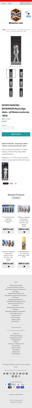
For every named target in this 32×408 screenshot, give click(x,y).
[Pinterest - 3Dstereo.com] (14, 374)
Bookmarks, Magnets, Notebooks (15, 311)
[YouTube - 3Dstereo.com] (20, 374)
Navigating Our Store (16, 338)
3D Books (15, 309)
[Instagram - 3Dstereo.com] (11, 374)
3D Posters (15, 305)
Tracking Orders (16, 340)
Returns (16, 342)
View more (16, 198)
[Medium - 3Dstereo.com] (16, 376)
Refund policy (16, 354)
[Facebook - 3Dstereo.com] (7, 374)
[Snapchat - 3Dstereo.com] (23, 374)
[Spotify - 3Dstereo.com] (27, 374)
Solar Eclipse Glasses (16, 313)
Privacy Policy (16, 346)
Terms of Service (16, 348)
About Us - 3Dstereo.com (16, 344)
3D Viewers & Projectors (15, 299)
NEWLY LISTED (16, 319)
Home (4, 29)
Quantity (4, 125)
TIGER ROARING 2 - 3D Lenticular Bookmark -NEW (24, 253)
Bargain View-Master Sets (16, 293)
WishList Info (16, 352)
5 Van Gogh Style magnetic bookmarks (8, 219)
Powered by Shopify (16, 402)
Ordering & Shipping (16, 336)
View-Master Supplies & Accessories (15, 295)
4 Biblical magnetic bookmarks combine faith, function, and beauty (23, 220)
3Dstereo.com (19, 400)
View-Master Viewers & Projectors (15, 289)
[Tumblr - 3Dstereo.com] (17, 374)
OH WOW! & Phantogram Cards (16, 301)
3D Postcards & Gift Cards (15, 303)
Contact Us (16, 333)
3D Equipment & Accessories (15, 307)
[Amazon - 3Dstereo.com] (19, 376)
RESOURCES (16, 350)
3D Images (15, 291)
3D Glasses (15, 297)
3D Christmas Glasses (16, 285)
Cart (26, 3)
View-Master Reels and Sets (15, 287)
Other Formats (15, 317)
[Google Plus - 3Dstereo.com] (13, 376)
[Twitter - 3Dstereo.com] (4, 374)
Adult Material (16, 315)
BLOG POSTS (15, 321)
